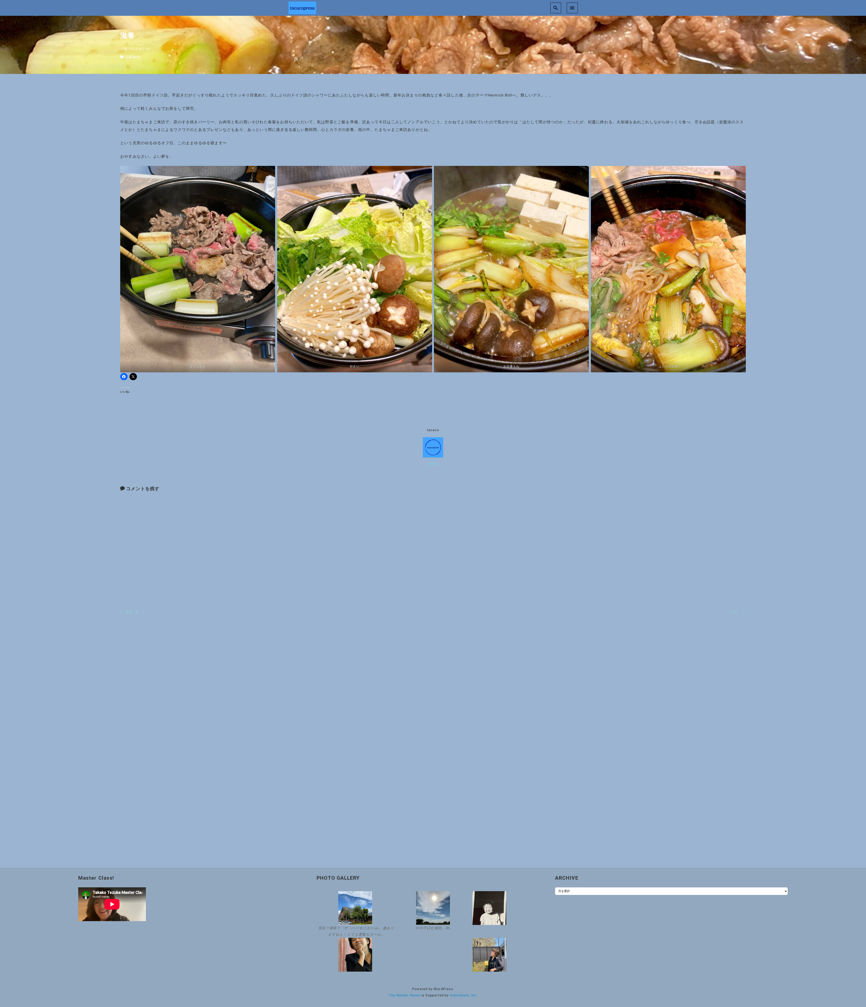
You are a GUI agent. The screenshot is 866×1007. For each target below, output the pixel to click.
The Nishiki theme (404, 995)
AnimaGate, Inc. (463, 995)
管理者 (433, 464)
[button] (355, 914)
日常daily (132, 57)
